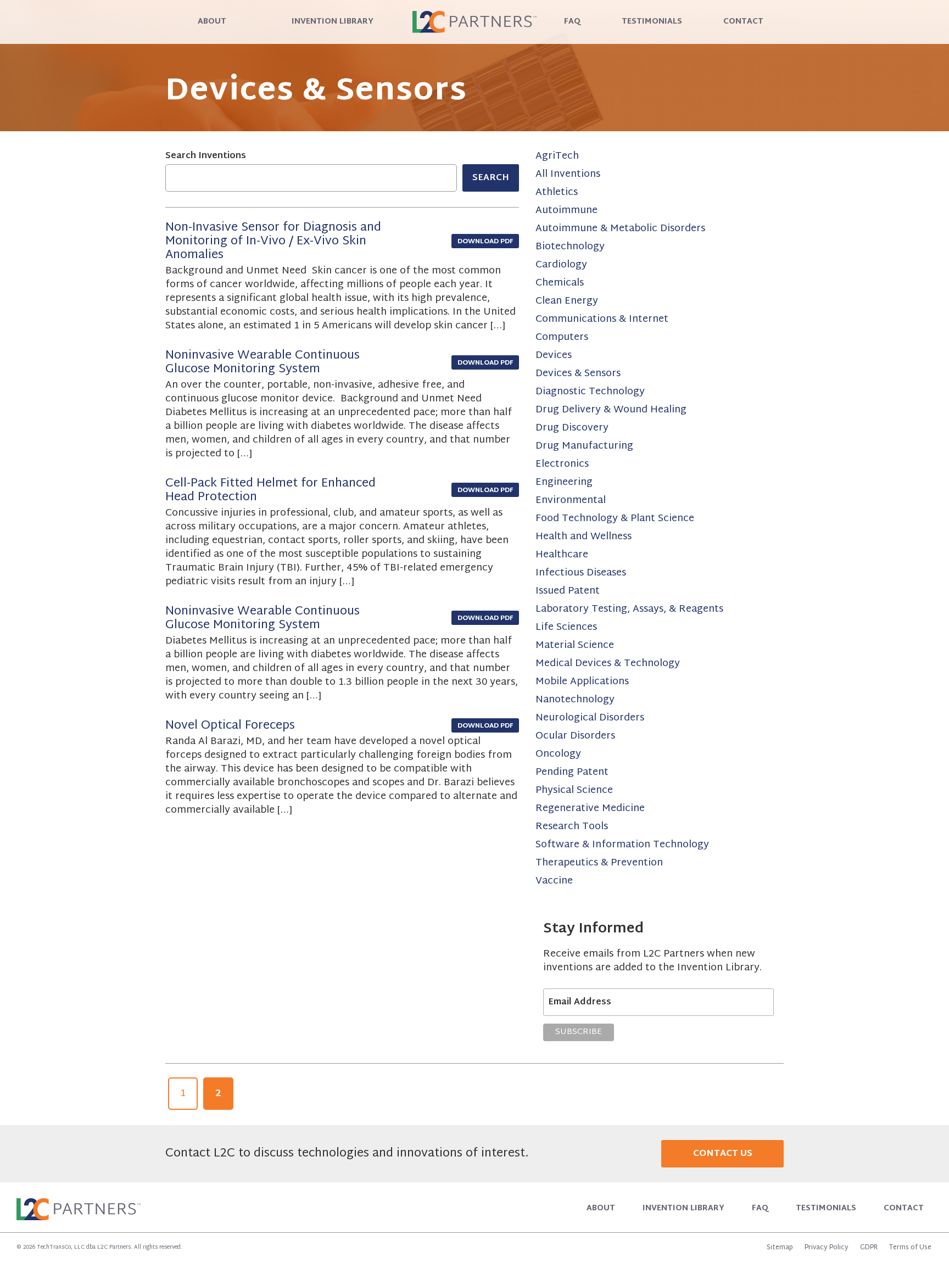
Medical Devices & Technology (607, 664)
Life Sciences (566, 627)
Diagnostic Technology (590, 392)
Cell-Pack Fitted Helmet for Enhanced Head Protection (270, 491)
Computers (561, 337)
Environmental (570, 500)
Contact (743, 22)
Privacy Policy (826, 1248)
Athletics (556, 192)
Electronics (562, 464)
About (212, 22)
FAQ (572, 22)
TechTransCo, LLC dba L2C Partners (84, 1247)
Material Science (574, 645)
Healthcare (561, 555)
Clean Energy (566, 301)
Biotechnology (570, 247)
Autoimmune (566, 211)
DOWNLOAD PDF (485, 242)
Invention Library (332, 22)
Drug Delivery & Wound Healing (610, 410)
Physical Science (574, 790)
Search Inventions (205, 156)
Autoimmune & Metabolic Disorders (620, 229)
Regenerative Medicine (590, 809)
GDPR (869, 1248)
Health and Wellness (583, 537)
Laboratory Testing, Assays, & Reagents (629, 609)
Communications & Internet (601, 319)
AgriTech (557, 156)
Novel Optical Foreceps (230, 726)
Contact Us (722, 1154)
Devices (553, 356)
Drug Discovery (572, 428)
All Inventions (567, 174)
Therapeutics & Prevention (599, 863)
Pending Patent (572, 772)
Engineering (564, 482)
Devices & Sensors (578, 374)
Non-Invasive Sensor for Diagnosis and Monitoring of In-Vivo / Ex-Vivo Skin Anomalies (273, 241)
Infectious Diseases (580, 573)
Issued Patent (567, 591)
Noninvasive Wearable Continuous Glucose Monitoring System (262, 363)
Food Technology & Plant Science (614, 519)
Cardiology (561, 265)
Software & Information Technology (622, 845)
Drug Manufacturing (584, 446)
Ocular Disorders (575, 736)
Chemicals (559, 283)
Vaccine (554, 881)
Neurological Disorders (589, 718)
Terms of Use (910, 1248)
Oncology (558, 754)
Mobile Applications (582, 682)
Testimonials (652, 22)
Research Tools (571, 827)
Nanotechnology (575, 700)
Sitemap (780, 1248)
